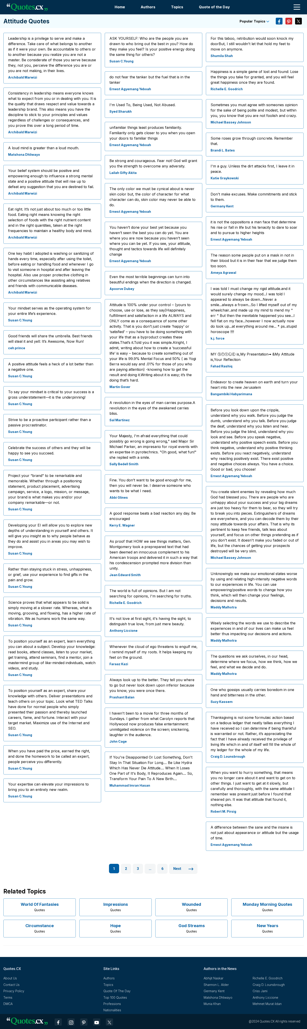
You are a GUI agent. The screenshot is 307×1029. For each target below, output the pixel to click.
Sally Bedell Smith (123, 464)
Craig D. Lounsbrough (228, 756)
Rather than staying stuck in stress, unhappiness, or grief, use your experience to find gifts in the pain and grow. (50, 574)
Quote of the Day (214, 7)
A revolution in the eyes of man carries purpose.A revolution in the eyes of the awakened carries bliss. (152, 408)
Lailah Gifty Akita (123, 173)
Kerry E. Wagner (122, 525)
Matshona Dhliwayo (24, 154)
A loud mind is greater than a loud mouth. (43, 148)
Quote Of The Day (117, 991)
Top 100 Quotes (115, 997)
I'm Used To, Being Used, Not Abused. (142, 105)
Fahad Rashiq (221, 366)
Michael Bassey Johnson (231, 122)
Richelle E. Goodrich (125, 603)
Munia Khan (212, 1004)
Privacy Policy (13, 991)
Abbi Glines (118, 497)
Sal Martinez (119, 420)
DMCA (8, 1004)
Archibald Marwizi (22, 77)
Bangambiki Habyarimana (231, 394)
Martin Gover (119, 387)
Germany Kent (222, 206)
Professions (112, 1004)
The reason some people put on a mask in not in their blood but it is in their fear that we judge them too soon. (254, 260)
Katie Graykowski (225, 178)
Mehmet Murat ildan (267, 1004)
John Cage (118, 741)
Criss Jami (260, 991)
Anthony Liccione (123, 630)
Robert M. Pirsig (223, 811)
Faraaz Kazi (118, 664)
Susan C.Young (20, 320)
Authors (148, 7)
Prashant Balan (121, 697)
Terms (7, 997)
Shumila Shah (222, 56)
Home (120, 7)
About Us (10, 978)
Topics (177, 7)
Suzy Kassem (222, 702)
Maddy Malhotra (224, 607)
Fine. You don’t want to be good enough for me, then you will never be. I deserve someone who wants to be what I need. (150, 485)
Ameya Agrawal (223, 272)
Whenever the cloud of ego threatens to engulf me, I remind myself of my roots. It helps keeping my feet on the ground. (153, 652)
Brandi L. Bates (223, 150)
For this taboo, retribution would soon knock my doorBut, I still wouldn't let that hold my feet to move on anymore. (252, 43)
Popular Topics (253, 21)
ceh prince (16, 348)
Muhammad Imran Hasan (129, 785)
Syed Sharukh (120, 111)
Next (177, 869)
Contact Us (11, 985)
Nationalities (112, 1010)
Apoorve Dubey (121, 289)
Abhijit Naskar (213, 978)
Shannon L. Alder (216, 985)
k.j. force (218, 338)
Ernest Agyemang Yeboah (130, 89)
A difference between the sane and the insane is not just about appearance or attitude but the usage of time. (255, 832)
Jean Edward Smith (125, 575)
